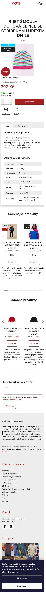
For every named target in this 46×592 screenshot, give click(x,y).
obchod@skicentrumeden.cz (13, 519)
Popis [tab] (6, 126)
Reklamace (6, 483)
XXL (12, 255)
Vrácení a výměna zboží (12, 477)
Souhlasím (22, 586)
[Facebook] (5, 526)
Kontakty (5, 471)
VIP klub (5, 501)
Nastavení (22, 578)
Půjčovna (5, 495)
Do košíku (31, 102)
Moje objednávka (9, 480)
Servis (4, 498)
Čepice (22, 164)
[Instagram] (11, 526)
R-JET (23, 40)
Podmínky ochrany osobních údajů (16, 489)
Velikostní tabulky (9, 492)
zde (18, 572)
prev (3, 237)
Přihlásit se (9, 406)
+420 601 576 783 (9, 521)
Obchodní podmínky (10, 486)
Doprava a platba (9, 474)
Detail (10, 262)
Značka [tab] (20, 126)
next (43, 237)
